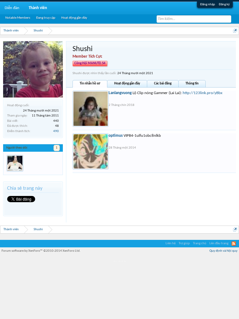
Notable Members (17, 18)
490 (56, 131)
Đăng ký (224, 4)
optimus (116, 136)
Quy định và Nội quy (223, 251)
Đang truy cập (45, 18)
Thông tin (192, 83)
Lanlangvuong (120, 93)
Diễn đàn (12, 8)
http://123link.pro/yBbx (203, 93)
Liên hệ (171, 243)
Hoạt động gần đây (127, 83)
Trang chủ (199, 243)
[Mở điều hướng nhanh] (235, 31)
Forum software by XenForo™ (41, 251)
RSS (234, 243)
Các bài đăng (162, 83)
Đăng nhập (207, 4)
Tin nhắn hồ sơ (90, 83)
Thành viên (38, 8)
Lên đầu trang (218, 243)
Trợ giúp (184, 243)
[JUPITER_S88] (15, 163)
